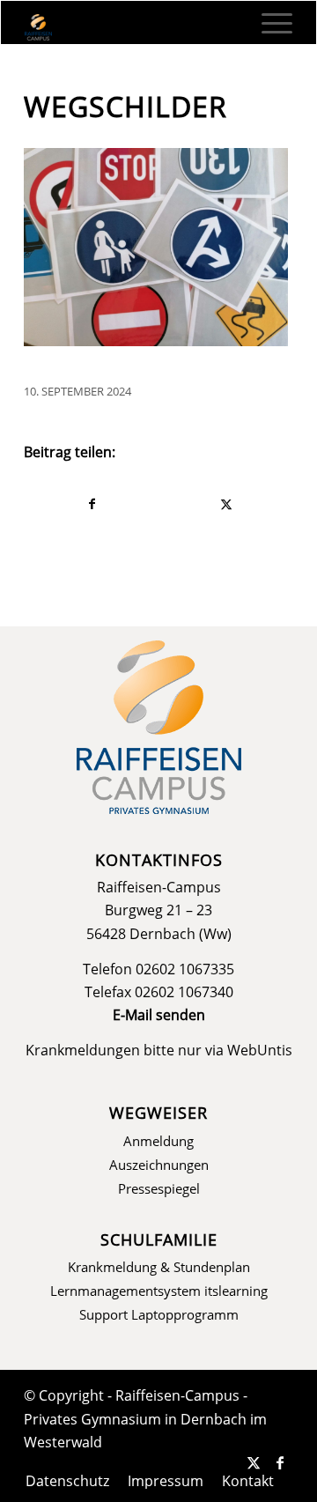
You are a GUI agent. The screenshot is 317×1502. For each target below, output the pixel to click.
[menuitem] (268, 23)
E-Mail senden (159, 1015)
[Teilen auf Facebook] (91, 504)
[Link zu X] (253, 1462)
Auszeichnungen (159, 1164)
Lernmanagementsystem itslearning (159, 1290)
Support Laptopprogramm (159, 1314)
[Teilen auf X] (225, 504)
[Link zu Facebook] (280, 1462)
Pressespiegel (159, 1188)
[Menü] (268, 23)
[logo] (132, 27)
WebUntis (259, 1050)
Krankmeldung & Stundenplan (159, 1267)
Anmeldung (158, 1141)
